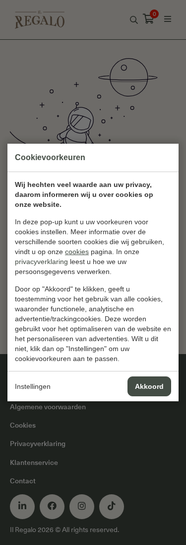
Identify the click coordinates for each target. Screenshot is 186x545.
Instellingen (33, 386)
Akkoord (149, 386)
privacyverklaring (41, 262)
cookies (77, 252)
